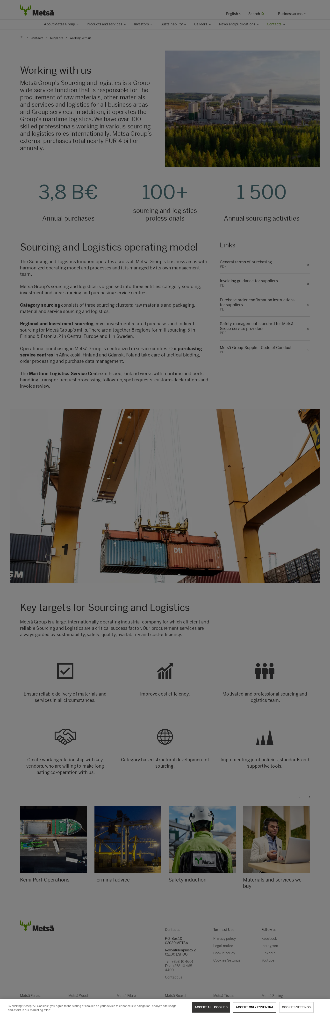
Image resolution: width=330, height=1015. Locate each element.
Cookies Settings (296, 1007)
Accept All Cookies (211, 1007)
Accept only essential (255, 1007)
